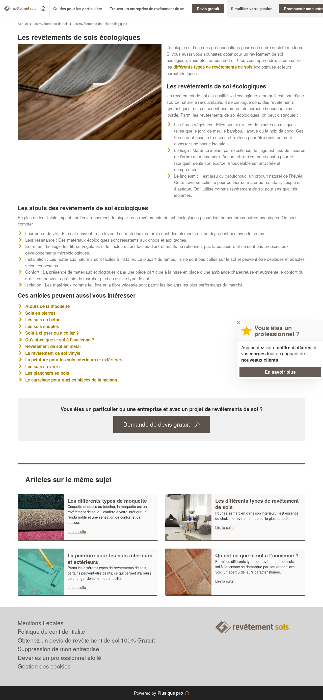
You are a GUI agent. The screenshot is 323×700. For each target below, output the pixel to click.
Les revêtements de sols (51, 23)
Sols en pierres (40, 313)
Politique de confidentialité (51, 631)
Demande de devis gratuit (156, 424)
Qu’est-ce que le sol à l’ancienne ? (59, 340)
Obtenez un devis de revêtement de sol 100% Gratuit (86, 640)
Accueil (23, 23)
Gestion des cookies (44, 666)
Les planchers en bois (47, 373)
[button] (77, 9)
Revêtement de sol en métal (53, 346)
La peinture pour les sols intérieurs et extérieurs (73, 360)
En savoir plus (280, 372)
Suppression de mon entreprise (58, 649)
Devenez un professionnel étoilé (59, 657)
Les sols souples (42, 326)
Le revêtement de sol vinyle (52, 353)
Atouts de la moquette (47, 306)
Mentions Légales (41, 623)
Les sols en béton (43, 319)
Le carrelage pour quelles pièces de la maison (71, 380)
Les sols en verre (42, 366)
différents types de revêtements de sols (212, 67)
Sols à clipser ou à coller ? (52, 333)
